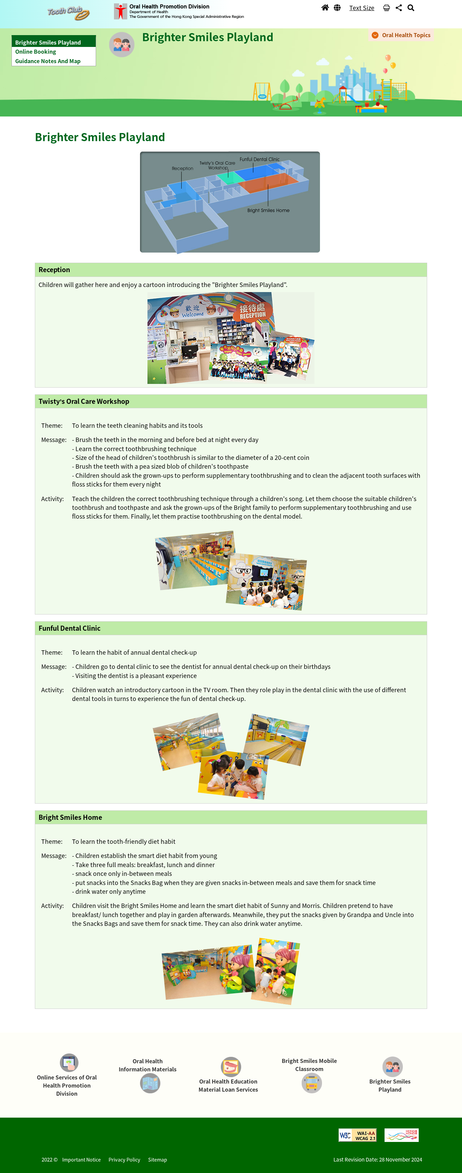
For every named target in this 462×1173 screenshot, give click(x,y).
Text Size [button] (361, 7)
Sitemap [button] (157, 1159)
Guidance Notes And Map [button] (47, 61)
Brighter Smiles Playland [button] (48, 42)
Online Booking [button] (35, 51)
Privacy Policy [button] (124, 1159)
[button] (70, 13)
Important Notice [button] (81, 1159)
